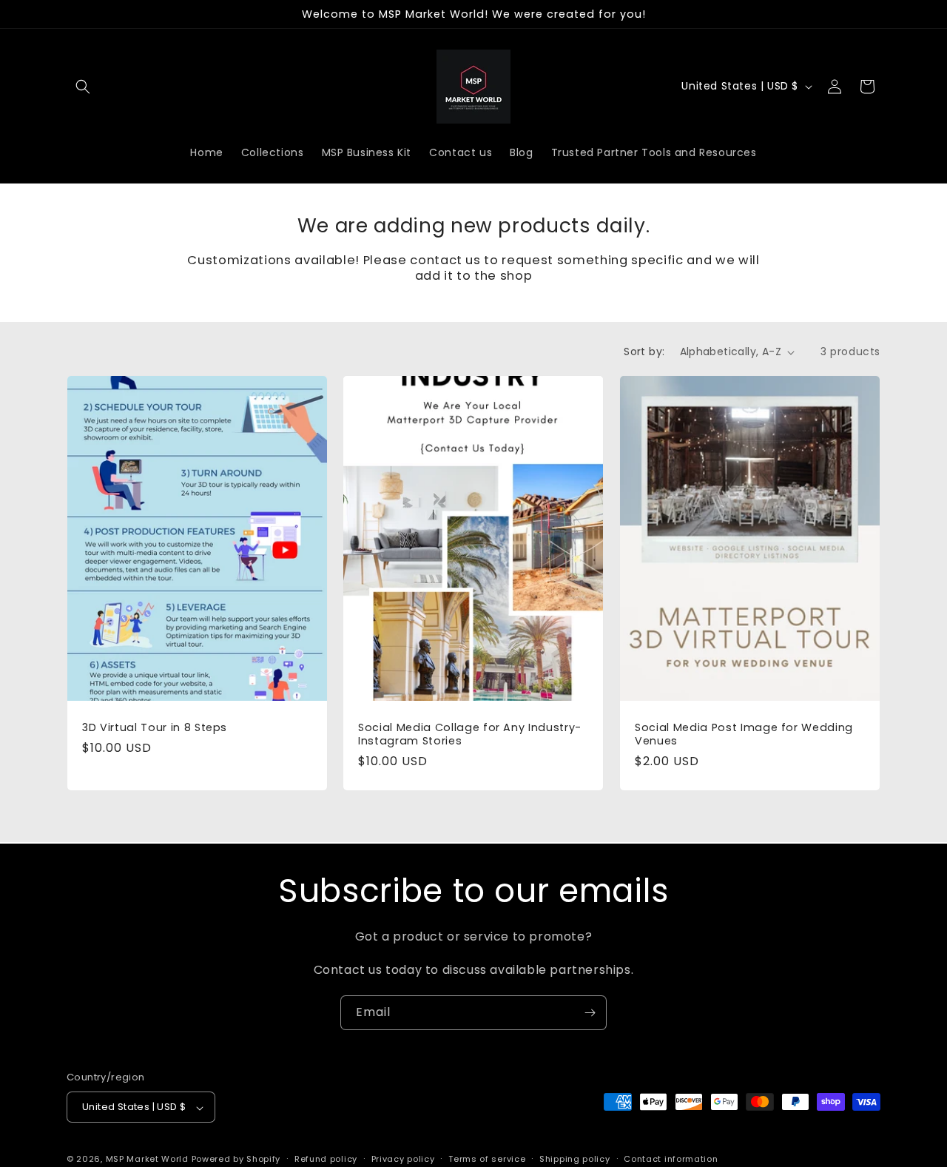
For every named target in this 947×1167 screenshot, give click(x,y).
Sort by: (644, 351)
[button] (83, 86)
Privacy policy (403, 1159)
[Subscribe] (589, 1012)
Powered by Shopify (236, 1160)
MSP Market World (147, 1160)
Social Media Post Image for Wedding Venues (744, 735)
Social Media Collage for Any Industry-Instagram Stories (470, 735)
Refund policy (325, 1159)
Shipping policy (574, 1159)
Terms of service (486, 1159)
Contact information (671, 1159)
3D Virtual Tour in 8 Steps (154, 728)
